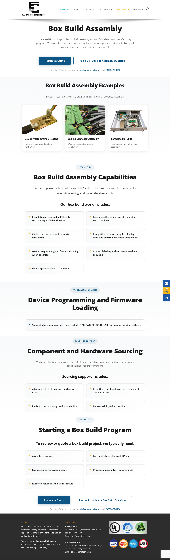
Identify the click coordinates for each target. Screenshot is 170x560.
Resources (105, 9)
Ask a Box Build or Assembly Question (102, 60)
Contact (137, 9)
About (76, 9)
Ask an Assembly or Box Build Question (102, 500)
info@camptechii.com (89, 70)
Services (64, 9)
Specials (90, 9)
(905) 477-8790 (113, 70)
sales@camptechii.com (81, 552)
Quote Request (123, 9)
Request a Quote (55, 60)
